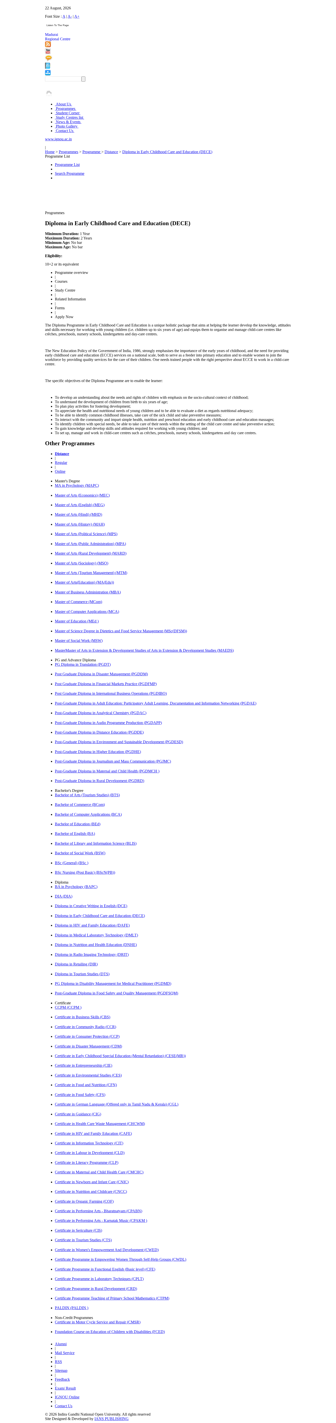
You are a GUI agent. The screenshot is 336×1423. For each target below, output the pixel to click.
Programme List (67, 165)
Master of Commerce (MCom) (78, 602)
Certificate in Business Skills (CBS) (82, 1017)
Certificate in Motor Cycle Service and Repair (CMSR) (97, 1322)
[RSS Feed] (48, 46)
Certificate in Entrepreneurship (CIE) (83, 1065)
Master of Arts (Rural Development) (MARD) (90, 553)
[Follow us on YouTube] (48, 53)
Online (60, 471)
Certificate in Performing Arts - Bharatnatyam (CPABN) (98, 1211)
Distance (111, 152)
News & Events (68, 122)
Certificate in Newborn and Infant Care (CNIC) (92, 1182)
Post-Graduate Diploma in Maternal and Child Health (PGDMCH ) (107, 771)
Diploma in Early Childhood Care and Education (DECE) (167, 152)
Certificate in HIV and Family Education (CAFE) (93, 1133)
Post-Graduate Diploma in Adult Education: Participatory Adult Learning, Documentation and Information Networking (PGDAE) (155, 703)
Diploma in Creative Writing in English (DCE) (91, 906)
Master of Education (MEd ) (77, 621)
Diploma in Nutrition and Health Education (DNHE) (96, 945)
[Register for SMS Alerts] (48, 60)
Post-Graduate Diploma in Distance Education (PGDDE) (99, 732)
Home (50, 152)
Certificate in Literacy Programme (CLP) (86, 1162)
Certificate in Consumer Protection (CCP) (87, 1036)
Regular (61, 462)
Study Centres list (69, 117)
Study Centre (65, 290)
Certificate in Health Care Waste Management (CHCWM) (100, 1124)
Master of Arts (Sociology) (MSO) (81, 563)
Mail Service (65, 1353)
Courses (61, 281)
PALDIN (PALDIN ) (71, 1308)
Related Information (70, 299)
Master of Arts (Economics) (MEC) (82, 495)
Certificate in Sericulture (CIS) (78, 1230)
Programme (91, 152)
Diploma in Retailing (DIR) (76, 964)
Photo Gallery (66, 126)
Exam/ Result (65, 1388)
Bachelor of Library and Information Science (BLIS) (96, 843)
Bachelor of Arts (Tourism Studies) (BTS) (87, 795)
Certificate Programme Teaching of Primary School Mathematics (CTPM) (112, 1298)
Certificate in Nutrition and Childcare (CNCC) (91, 1191)
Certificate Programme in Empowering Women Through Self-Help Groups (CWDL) (120, 1259)
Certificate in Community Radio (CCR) (85, 1027)
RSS (58, 1362)
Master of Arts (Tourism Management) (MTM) (91, 573)
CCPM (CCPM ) (68, 1007)
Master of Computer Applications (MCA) (87, 611)
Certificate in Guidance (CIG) (78, 1114)
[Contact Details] (47, 67)
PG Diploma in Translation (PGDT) (83, 664)
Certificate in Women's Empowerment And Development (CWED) (107, 1250)
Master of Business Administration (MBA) (88, 592)
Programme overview (71, 272)
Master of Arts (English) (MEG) (80, 505)
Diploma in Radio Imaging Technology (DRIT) (92, 954)
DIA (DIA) (63, 896)
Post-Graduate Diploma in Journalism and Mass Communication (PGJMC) (113, 761)
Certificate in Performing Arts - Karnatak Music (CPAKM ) (101, 1220)
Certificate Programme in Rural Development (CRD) (96, 1289)
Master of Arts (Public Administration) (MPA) (90, 544)
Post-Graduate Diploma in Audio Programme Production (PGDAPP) (108, 723)
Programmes (65, 108)
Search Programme (69, 173)
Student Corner (67, 113)
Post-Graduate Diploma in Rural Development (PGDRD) (99, 781)
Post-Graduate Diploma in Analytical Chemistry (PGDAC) (100, 713)
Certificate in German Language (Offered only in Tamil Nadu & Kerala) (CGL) (116, 1104)
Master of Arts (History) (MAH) (80, 524)
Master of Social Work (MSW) (79, 640)
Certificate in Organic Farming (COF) (84, 1201)
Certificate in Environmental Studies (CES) (88, 1075)
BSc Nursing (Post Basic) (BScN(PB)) (85, 872)
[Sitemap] (48, 74)
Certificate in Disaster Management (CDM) (88, 1046)
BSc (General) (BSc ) (71, 863)
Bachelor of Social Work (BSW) (80, 853)
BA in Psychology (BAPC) (76, 887)
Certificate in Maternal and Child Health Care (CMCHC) (99, 1172)
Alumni (61, 1344)
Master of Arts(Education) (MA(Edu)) (84, 582)
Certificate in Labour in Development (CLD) (89, 1153)
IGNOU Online (67, 1397)
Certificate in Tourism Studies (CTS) (83, 1240)
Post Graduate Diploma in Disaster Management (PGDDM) (101, 674)
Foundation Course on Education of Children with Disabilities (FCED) (110, 1332)
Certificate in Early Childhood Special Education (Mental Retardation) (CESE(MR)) (120, 1056)
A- (70, 16)
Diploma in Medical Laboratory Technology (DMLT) (96, 935)
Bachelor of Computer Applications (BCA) (88, 814)
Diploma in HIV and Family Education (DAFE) (92, 925)
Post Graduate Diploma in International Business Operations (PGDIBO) (111, 693)
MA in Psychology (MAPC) (77, 485)
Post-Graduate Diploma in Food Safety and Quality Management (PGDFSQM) (116, 993)
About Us (63, 104)
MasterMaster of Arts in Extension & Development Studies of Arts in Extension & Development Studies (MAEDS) (144, 650)
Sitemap (61, 1370)
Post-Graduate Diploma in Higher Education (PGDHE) (98, 752)
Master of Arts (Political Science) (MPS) (86, 534)
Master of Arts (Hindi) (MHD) (78, 514)
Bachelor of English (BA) (75, 833)
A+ (76, 16)
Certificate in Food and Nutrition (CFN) (86, 1085)
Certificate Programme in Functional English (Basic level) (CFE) (105, 1269)
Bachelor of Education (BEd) (77, 824)
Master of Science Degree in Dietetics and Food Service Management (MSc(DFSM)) (121, 631)
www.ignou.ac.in (58, 139)
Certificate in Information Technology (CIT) (89, 1143)
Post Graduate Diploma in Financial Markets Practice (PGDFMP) (106, 684)
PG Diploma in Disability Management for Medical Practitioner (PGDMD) (113, 983)
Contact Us (64, 131)
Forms (60, 308)
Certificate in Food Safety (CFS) (80, 1095)
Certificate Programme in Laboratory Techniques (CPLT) (99, 1279)
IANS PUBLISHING (111, 1419)
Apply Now (64, 317)
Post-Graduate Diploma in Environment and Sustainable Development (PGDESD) (119, 742)
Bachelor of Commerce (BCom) (80, 804)
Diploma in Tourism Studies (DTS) (82, 974)
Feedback (62, 1379)
